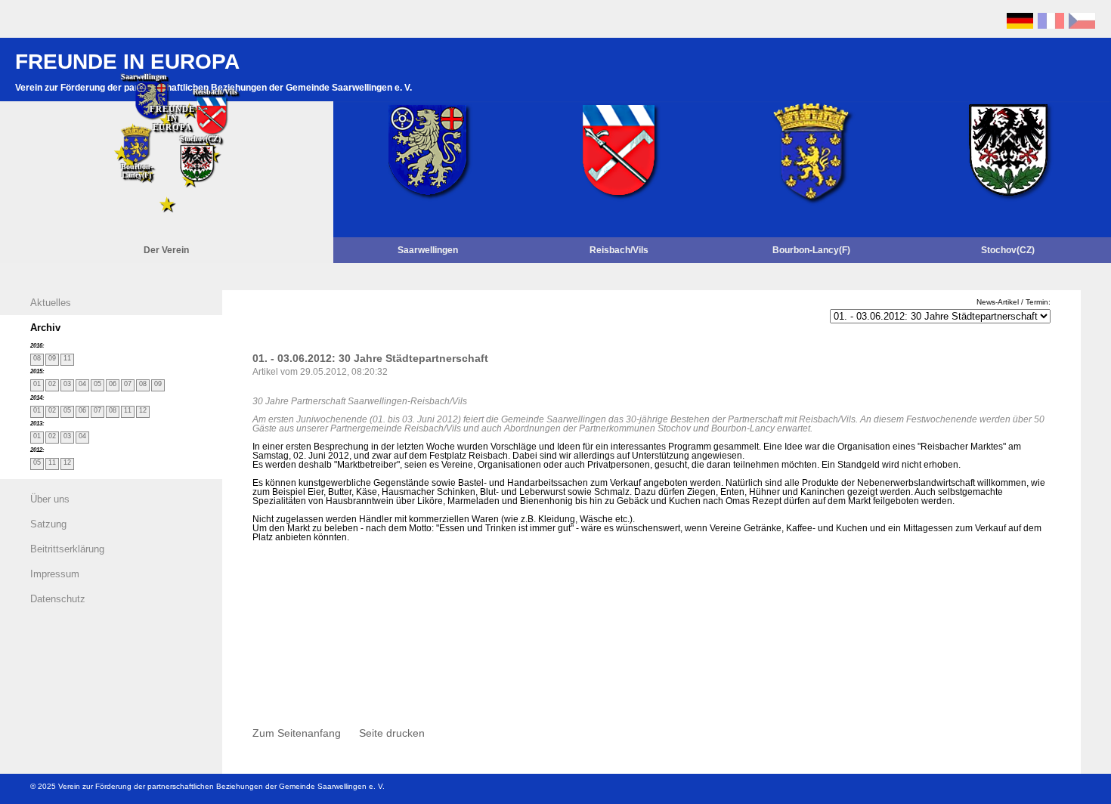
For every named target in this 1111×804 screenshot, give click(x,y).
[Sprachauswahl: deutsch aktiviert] (1020, 25)
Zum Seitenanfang (296, 733)
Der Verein (166, 250)
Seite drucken (392, 733)
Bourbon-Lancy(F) (811, 250)
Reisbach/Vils (619, 250)
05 (99, 384)
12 (144, 410)
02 (53, 384)
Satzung (48, 524)
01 (38, 384)
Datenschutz (57, 599)
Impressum (54, 574)
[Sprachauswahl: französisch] (1051, 25)
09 (53, 358)
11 (68, 358)
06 (114, 384)
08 (38, 358)
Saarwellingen (428, 250)
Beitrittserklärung (67, 549)
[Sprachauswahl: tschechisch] (1082, 25)
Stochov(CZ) (1008, 250)
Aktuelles (50, 302)
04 (83, 384)
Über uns (50, 499)
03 (68, 384)
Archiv (45, 327)
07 (129, 384)
